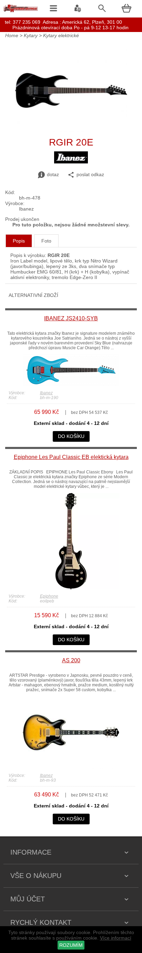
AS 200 (71, 660)
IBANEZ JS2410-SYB (71, 318)
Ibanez (46, 392)
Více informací (115, 938)
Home (11, 35)
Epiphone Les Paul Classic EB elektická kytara (71, 457)
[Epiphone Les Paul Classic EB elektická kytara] (71, 587)
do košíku (71, 436)
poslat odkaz (90, 174)
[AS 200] (71, 767)
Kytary (31, 35)
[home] (20, 12)
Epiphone (49, 596)
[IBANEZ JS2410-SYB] (71, 384)
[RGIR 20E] (71, 130)
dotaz (53, 174)
